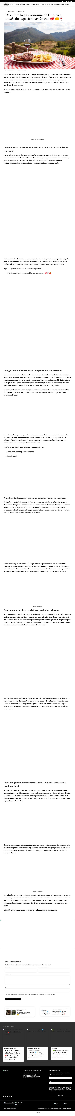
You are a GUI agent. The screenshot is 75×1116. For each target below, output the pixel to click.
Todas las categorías (47, 4)
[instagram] (64, 1)
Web (6, 987)
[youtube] (71, 1)
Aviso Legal (14, 1108)
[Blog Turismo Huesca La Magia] (9, 5)
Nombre (51, 1076)
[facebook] (62, 1)
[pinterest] (68, 1)
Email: (50, 1081)
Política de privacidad (8, 1108)
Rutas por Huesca (20, 4)
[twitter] (66, 1)
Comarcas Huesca (59, 4)
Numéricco (69, 1108)
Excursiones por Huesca (33, 4)
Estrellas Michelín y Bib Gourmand (20, 452)
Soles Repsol (12, 456)
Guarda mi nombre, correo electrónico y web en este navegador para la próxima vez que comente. (31, 994)
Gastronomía (11, 11)
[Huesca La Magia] (12, 1071)
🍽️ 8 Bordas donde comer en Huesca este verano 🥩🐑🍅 (29, 273)
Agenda (67, 4)
